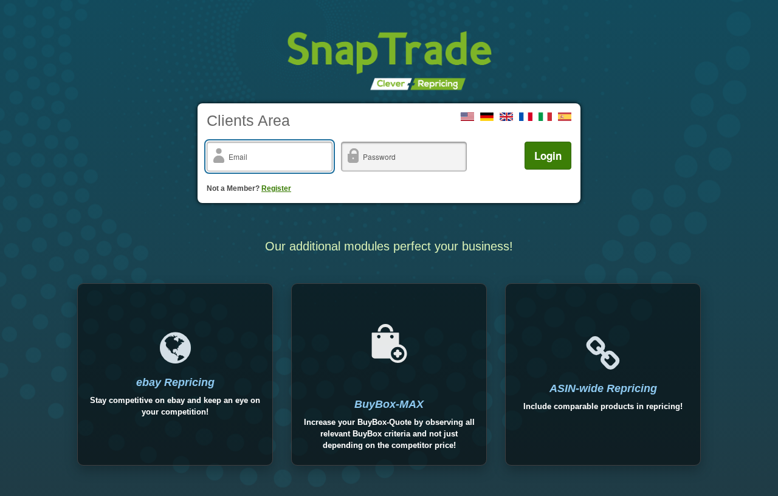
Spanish (564, 116)
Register (276, 188)
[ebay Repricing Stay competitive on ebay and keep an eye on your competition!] (175, 374)
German (487, 116)
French (525, 116)
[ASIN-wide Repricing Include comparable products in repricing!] (603, 374)
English (506, 116)
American (467, 116)
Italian (545, 116)
